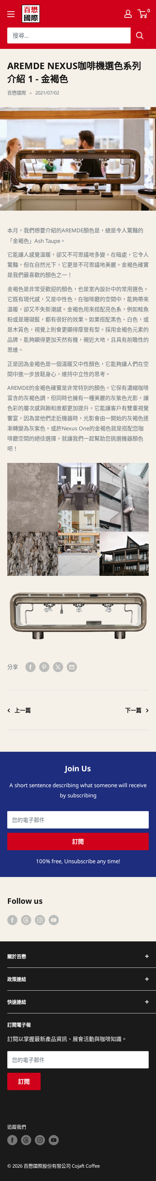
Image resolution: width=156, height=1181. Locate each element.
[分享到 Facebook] (30, 666)
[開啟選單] (11, 14)
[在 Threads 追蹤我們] (26, 919)
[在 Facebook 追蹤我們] (12, 919)
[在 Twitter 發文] (58, 666)
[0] (142, 13)
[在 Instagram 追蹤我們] (40, 919)
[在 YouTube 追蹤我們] (54, 919)
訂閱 (78, 841)
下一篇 (133, 710)
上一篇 (23, 710)
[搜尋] (140, 35)
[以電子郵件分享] (72, 666)
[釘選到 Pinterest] (44, 666)
